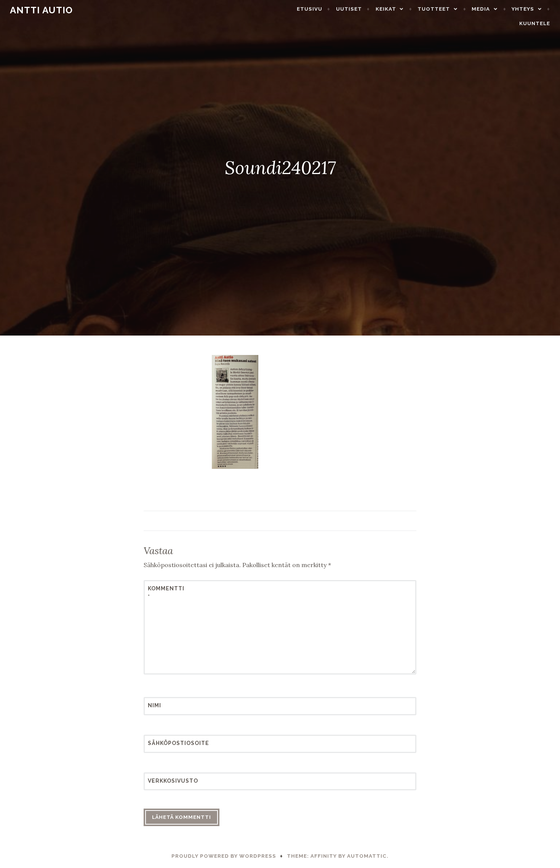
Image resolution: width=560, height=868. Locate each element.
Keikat (386, 9)
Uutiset (349, 9)
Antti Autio (41, 10)
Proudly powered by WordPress (223, 856)
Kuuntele (534, 23)
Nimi (154, 705)
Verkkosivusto (166, 781)
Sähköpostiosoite (166, 743)
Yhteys (523, 9)
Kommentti (166, 592)
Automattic (367, 856)
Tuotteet (434, 9)
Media (481, 9)
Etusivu (309, 9)
